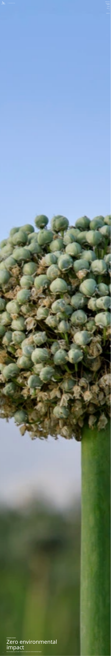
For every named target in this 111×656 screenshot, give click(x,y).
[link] (108, 13)
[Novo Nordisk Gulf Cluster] (4, 2)
